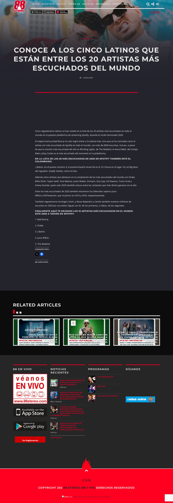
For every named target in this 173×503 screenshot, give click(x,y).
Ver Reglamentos (30, 440)
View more (36, 332)
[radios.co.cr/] (140, 402)
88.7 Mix (102, 386)
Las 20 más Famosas (108, 396)
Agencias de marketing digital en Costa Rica (92, 497)
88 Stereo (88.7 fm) (79, 487)
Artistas (86, 39)
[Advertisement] (86, 22)
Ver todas (55, 438)
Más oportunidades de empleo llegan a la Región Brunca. (72, 382)
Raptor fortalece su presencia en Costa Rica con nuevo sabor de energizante (72, 396)
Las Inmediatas (106, 377)
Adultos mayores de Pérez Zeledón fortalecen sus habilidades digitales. (72, 426)
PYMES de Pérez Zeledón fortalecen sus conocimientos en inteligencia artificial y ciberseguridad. (67, 411)
